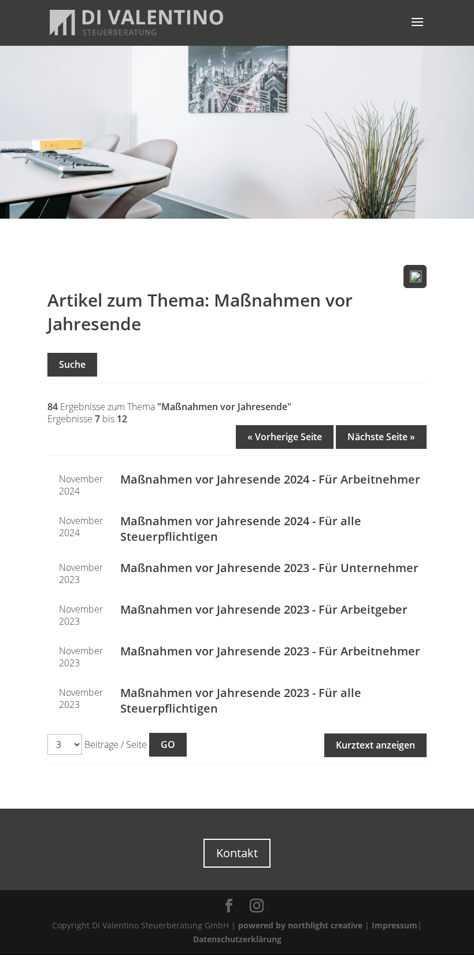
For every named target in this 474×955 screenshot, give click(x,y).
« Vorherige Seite (284, 436)
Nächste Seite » (381, 436)
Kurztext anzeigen (375, 745)
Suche (72, 364)
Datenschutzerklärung (237, 939)
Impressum (394, 925)
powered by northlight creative (300, 925)
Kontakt (237, 853)
